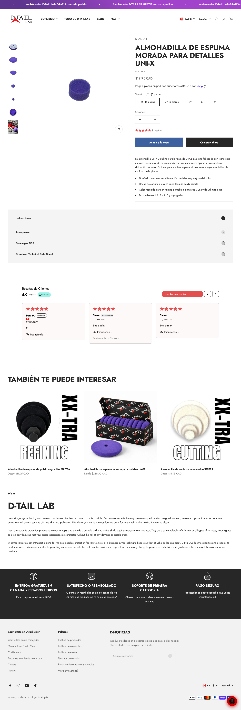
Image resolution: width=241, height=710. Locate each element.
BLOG (100, 19)
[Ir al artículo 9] (13, 112)
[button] (143, 130)
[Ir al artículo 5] (13, 60)
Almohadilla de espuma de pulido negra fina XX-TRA (39, 469)
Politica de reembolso (69, 646)
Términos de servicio (68, 658)
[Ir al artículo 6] (13, 73)
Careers (12, 664)
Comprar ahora (209, 142)
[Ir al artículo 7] (13, 86)
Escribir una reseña (175, 294)
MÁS (113, 19)
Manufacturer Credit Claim (22, 646)
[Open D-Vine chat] (232, 701)
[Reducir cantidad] (140, 119)
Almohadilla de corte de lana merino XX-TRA (187, 469)
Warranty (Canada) (68, 671)
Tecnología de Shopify (37, 697)
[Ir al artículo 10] (13, 127)
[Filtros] (207, 294)
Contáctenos (14, 652)
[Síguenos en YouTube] (27, 685)
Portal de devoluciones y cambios (76, 664)
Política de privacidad (69, 640)
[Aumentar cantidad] (155, 119)
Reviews (12, 671)
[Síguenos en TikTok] (35, 685)
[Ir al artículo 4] (13, 47)
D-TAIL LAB (141, 39)
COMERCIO (48, 19)
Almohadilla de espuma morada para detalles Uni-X (114, 469)
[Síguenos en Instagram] (18, 685)
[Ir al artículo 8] (13, 99)
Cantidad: (140, 112)
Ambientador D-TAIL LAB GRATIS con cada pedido (50, 4)
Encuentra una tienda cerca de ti (25, 658)
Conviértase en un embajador (23, 640)
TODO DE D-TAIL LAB (77, 19)
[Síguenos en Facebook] (10, 685)
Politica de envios (67, 652)
